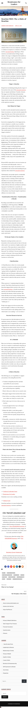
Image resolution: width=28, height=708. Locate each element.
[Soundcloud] (14, 566)
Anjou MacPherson (7, 609)
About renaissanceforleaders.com (11, 603)
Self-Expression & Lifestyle (9, 666)
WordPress (17, 703)
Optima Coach (6, 500)
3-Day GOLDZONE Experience (17, 526)
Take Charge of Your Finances (10, 623)
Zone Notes (6, 669)
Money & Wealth (7, 653)
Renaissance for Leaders (14, 3)
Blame (3, 572)
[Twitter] (20, 566)
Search (5, 696)
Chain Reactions (11, 572)
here (22, 538)
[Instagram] (8, 566)
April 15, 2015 (18, 25)
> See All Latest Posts (8, 644)
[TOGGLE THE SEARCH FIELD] (26, 3)
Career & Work (6, 660)
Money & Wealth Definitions (9, 620)
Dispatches (5, 673)
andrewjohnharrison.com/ (20, 563)
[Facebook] (5, 566)
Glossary (5, 633)
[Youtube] (11, 566)
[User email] (22, 566)
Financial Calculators (8, 626)
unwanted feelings (10, 51)
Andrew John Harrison (7, 25)
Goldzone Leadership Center (10, 491)
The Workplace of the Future (19, 593)
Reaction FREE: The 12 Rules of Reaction (13, 20)
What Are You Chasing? (7, 587)
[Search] (24, 681)
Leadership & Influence (8, 647)
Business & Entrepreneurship (10, 663)
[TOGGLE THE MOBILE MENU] (2, 3)
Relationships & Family (8, 650)
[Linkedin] (17, 566)
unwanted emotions (21, 90)
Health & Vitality (7, 657)
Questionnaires (6, 630)
